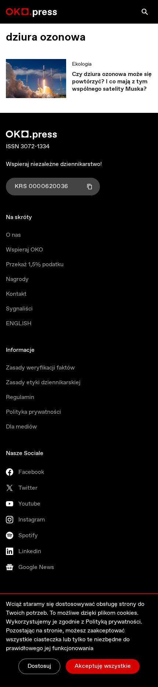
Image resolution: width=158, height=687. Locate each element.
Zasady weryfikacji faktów (40, 368)
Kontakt (16, 294)
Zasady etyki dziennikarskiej (43, 382)
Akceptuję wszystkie (103, 666)
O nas (13, 235)
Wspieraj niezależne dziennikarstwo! (54, 164)
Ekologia (81, 64)
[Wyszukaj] (144, 11)
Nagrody (17, 279)
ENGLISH (19, 323)
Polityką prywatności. (114, 622)
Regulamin (20, 397)
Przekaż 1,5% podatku (35, 264)
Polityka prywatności (33, 412)
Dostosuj (39, 666)
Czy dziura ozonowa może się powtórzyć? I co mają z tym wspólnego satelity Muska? (112, 82)
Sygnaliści (19, 309)
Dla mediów (21, 427)
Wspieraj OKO (24, 250)
